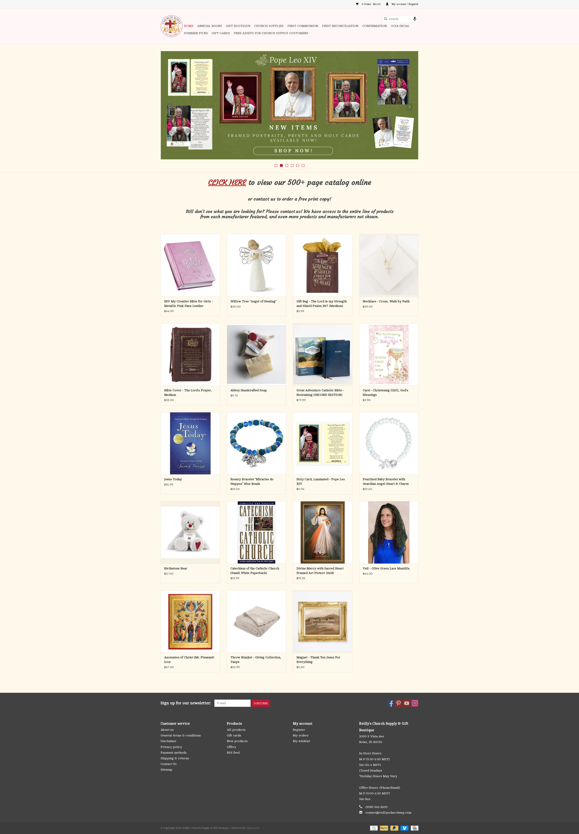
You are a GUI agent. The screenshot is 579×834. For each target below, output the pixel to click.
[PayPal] (383, 827)
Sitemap (166, 769)
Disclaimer (168, 741)
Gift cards (221, 33)
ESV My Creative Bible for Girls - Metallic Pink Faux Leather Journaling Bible (188, 304)
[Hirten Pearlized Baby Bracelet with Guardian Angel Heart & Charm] (389, 443)
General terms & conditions (181, 735)
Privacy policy (171, 747)
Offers (231, 747)
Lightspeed (252, 827)
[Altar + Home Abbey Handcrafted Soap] (256, 354)
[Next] (409, 106)
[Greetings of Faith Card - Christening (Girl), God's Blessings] (389, 354)
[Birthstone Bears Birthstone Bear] (190, 532)
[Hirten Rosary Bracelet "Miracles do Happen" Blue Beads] (256, 443)
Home (188, 26)
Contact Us (169, 764)
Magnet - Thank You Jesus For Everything (318, 660)
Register (299, 729)
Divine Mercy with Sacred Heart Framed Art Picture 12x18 (320, 571)
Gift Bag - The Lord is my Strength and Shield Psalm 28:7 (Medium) (322, 304)
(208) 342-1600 (376, 807)
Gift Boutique (238, 26)
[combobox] (400, 19)
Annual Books (209, 26)
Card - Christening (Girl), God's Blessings (385, 393)
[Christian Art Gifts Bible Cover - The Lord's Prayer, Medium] (190, 354)
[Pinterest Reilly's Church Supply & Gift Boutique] (398, 703)
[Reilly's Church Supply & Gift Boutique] (172, 26)
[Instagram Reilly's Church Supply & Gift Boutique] (414, 703)
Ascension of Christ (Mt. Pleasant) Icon (189, 660)
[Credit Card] (413, 827)
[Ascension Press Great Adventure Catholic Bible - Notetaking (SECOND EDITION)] (322, 354)
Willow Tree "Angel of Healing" (253, 301)
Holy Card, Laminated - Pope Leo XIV (321, 481)
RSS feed (233, 752)
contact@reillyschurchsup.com (388, 812)
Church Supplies (269, 26)
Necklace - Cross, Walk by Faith (386, 301)
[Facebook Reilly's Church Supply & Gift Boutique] (390, 703)
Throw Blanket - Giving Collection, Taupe (255, 660)
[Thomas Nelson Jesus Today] (190, 443)
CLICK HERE (227, 182)
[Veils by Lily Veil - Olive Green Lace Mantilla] (389, 532)
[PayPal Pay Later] (394, 827)
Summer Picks (196, 33)
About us (167, 729)
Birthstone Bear (175, 568)
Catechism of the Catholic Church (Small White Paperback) (254, 571)
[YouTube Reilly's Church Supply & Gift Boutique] (406, 703)
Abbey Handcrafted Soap (248, 390)
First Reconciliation (340, 26)
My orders (300, 735)
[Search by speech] (414, 19)
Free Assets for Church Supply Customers (271, 33)
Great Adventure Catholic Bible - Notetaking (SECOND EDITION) (320, 393)
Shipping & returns (175, 758)
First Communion (302, 26)
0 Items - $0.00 (371, 4)
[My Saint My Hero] (289, 105)
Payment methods (174, 752)
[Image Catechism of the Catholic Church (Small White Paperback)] (256, 532)
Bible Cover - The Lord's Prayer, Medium (188, 393)
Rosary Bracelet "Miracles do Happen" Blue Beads (251, 481)
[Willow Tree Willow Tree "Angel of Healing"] (256, 265)
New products (237, 741)
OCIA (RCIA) (400, 26)
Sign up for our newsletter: (186, 703)
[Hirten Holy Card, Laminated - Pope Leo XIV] (322, 443)
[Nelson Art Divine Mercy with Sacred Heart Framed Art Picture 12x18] (322, 532)
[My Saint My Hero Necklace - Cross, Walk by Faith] (389, 265)
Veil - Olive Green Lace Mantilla (386, 568)
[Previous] (169, 106)
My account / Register (404, 4)
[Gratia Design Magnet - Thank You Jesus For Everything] (322, 621)
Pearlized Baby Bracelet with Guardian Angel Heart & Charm (386, 481)
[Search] (385, 19)
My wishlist (301, 741)
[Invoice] (373, 827)
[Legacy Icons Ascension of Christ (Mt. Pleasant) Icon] (190, 621)
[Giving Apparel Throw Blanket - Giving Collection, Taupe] (256, 621)
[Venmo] (404, 827)
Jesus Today (173, 479)
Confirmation (374, 26)
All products (236, 729)
